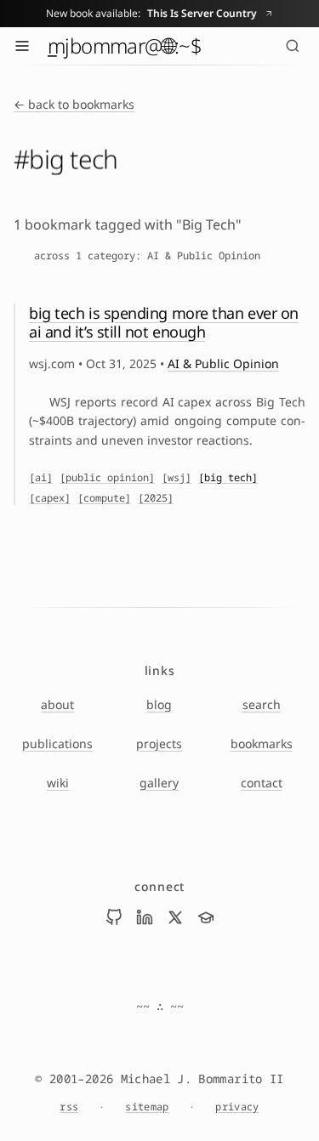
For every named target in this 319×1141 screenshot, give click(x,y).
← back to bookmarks (74, 104)
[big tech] (228, 478)
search (261, 704)
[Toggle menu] (22, 46)
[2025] (156, 498)
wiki (58, 783)
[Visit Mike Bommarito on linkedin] (144, 917)
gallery (159, 783)
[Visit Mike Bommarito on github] (113, 917)
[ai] (41, 478)
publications (57, 743)
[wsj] (176, 478)
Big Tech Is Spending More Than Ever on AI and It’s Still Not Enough (164, 323)
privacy (237, 1107)
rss (69, 1107)
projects (159, 743)
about (57, 704)
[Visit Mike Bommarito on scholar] (205, 917)
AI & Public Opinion (223, 363)
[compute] (104, 498)
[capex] (50, 498)
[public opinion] (107, 478)
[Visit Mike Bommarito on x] (175, 917)
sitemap (146, 1107)
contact (261, 783)
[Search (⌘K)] (292, 46)
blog (159, 704)
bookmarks (262, 743)
